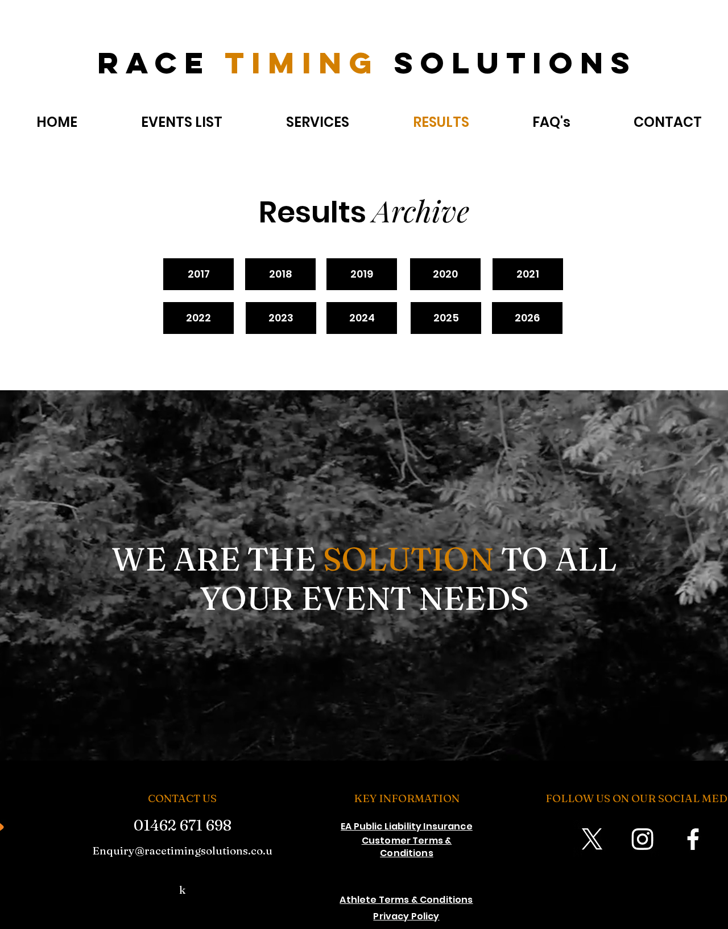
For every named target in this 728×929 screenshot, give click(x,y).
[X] (591, 838)
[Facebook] (693, 838)
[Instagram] (642, 838)
